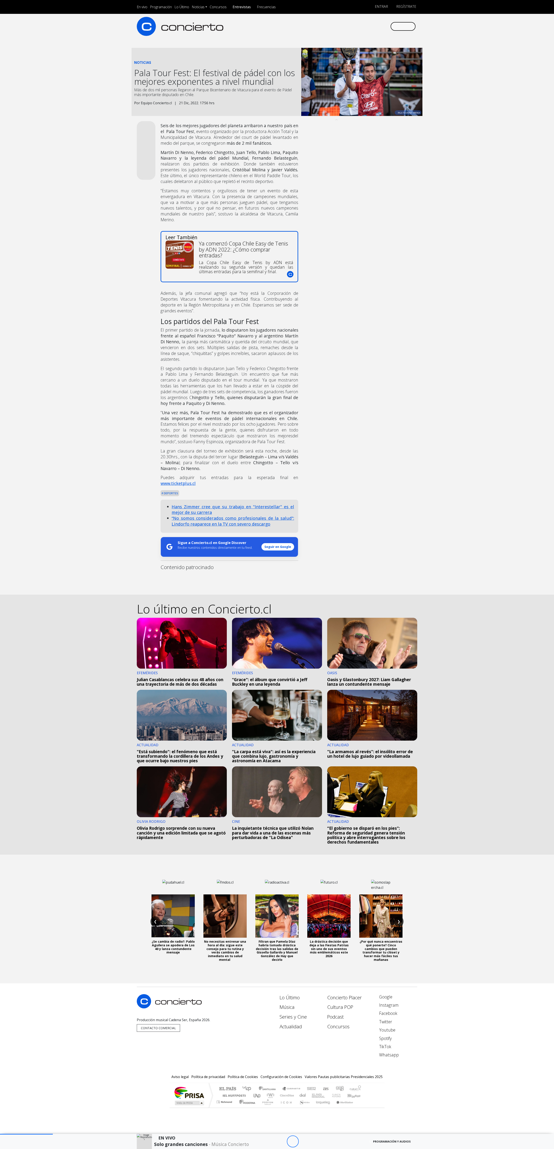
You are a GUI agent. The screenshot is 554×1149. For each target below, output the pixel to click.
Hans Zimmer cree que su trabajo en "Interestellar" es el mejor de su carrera (233, 509)
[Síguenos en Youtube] (365, 26)
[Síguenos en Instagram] (344, 26)
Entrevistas (242, 7)
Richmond (225, 1107)
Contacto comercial (158, 1028)
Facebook (387, 1013)
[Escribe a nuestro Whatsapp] (387, 26)
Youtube (386, 1030)
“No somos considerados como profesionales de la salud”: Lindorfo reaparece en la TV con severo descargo (233, 521)
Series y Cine (293, 1016)
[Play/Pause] (293, 1141)
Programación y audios (391, 1141)
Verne (327, 1095)
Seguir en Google (277, 547)
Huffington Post (233, 1095)
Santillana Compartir (291, 1089)
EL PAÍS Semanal (314, 1095)
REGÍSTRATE (405, 6)
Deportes (170, 493)
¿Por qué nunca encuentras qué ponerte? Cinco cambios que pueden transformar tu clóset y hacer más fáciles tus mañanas (381, 950)
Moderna (246, 1107)
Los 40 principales (248, 1089)
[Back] (269, 1141)
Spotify (385, 1038)
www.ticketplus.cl (178, 483)
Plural (266, 1107)
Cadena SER (311, 1089)
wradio (269, 1095)
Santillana (268, 1089)
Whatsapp (388, 1055)
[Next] (316, 1141)
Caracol (355, 1089)
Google (385, 997)
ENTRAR (381, 6)
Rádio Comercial (362, 1107)
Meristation (342, 1107)
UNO (257, 1095)
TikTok (384, 1047)
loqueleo (321, 1107)
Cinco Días (286, 1095)
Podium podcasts (225, 1101)
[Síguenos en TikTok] (380, 26)
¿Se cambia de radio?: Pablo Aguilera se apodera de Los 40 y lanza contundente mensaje (173, 946)
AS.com (325, 1089)
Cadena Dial (340, 1095)
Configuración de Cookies (281, 1076)
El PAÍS (227, 1089)
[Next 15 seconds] (305, 1141)
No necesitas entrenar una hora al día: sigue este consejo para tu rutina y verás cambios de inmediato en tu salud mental (225, 950)
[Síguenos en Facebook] (351, 26)
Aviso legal (180, 1076)
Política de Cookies (243, 1076)
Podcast (335, 1016)
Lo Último (181, 7)
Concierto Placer (344, 997)
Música (287, 1007)
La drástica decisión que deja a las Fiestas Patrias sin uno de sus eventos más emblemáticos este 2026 (329, 948)
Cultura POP (340, 1007)
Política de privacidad (208, 1076)
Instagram (388, 1005)
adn (339, 1089)
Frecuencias (266, 7)
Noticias (198, 7)
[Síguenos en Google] (337, 26)
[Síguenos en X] (358, 26)
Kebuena (356, 1095)
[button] (26, 1134)
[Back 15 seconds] (281, 1141)
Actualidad (291, 1026)
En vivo (142, 7)
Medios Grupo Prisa (189, 1103)
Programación (161, 7)
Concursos (218, 7)
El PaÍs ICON (285, 1107)
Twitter (385, 1022)
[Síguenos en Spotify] (372, 26)
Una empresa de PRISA (189, 1092)
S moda (303, 1107)
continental (302, 1095)
